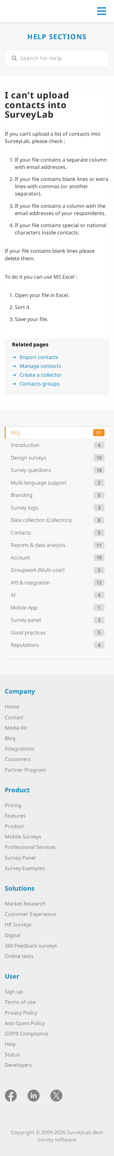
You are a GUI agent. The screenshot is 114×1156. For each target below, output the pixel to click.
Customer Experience (30, 914)
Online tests (19, 956)
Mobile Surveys (23, 836)
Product (14, 826)
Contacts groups (40, 383)
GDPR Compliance (26, 1033)
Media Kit (16, 727)
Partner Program (25, 769)
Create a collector (41, 374)
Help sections (57, 36)
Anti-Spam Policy (25, 1023)
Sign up (14, 991)
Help (10, 1044)
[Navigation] (101, 11)
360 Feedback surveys (31, 945)
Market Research (25, 903)
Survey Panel (20, 857)
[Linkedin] (34, 1094)
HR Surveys (18, 924)
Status (12, 1054)
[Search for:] (57, 58)
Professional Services (30, 847)
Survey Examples (25, 868)
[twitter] (56, 1094)
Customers (18, 759)
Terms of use (20, 1001)
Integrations (20, 748)
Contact (14, 717)
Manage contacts (40, 365)
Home (12, 706)
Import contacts (39, 357)
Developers (18, 1064)
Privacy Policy (21, 1012)
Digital (12, 935)
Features (15, 815)
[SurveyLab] (33, 10)
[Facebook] (11, 1094)
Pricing (13, 805)
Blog (10, 738)
